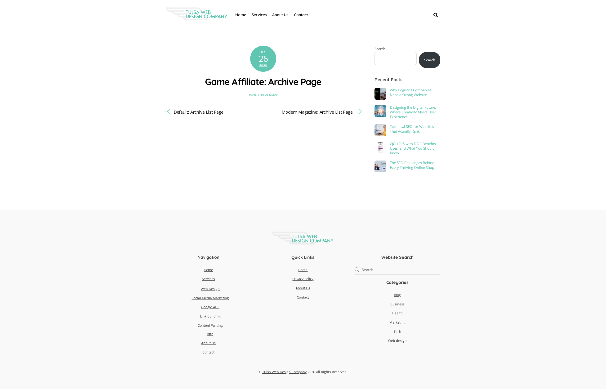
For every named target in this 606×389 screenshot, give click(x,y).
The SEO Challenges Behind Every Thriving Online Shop (412, 165)
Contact (301, 14)
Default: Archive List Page (199, 112)
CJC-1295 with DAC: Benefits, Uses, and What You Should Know (413, 149)
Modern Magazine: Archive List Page (317, 112)
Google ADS (210, 307)
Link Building (210, 316)
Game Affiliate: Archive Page (263, 81)
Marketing (397, 322)
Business (397, 304)
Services (259, 14)
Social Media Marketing (210, 298)
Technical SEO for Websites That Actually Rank (412, 129)
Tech (397, 331)
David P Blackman (263, 95)
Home (240, 14)
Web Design (210, 288)
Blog (397, 295)
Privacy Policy (302, 279)
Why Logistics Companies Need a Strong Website (410, 92)
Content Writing (210, 325)
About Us (280, 14)
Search (379, 48)
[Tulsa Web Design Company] (197, 17)
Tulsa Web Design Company (284, 372)
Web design (397, 340)
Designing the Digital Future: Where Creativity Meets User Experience (413, 112)
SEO (210, 334)
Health (397, 313)
